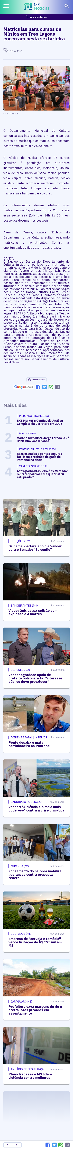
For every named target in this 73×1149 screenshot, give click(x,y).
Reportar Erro (38, 379)
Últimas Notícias (36, 17)
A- (8, 1144)
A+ (17, 1145)
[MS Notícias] (36, 6)
